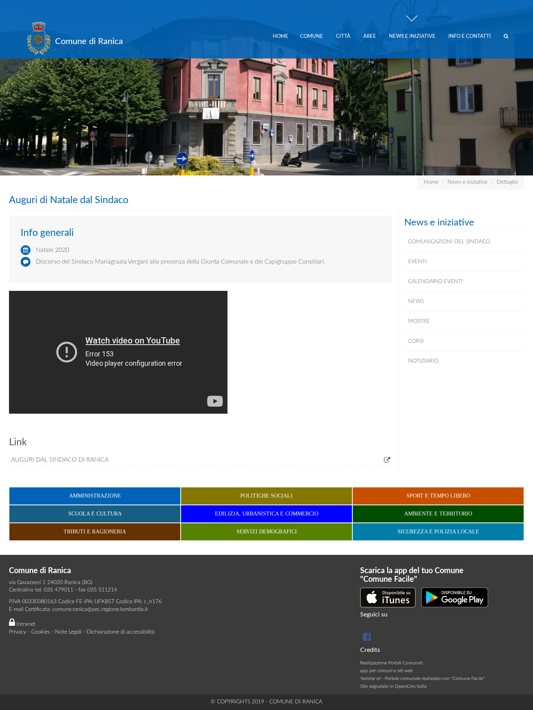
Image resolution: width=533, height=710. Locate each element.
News (416, 301)
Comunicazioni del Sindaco (449, 241)
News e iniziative (413, 36)
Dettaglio (507, 182)
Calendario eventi (435, 281)
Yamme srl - (372, 678)
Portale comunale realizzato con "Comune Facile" (435, 678)
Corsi (416, 341)
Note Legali (68, 632)
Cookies (40, 632)
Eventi (417, 261)
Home (280, 36)
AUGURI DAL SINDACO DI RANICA (59, 460)
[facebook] (366, 638)
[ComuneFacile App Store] (388, 597)
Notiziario (423, 361)
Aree (370, 36)
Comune (312, 36)
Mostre (419, 321)
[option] (266, 87)
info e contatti (470, 36)
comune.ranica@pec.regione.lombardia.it (100, 609)
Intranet (25, 624)
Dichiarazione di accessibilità (121, 632)
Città (344, 36)
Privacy (17, 632)
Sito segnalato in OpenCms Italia (393, 686)
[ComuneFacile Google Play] (454, 597)
